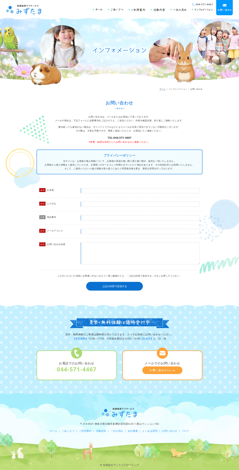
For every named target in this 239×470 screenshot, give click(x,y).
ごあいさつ (68, 430)
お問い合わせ (169, 430)
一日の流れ (117, 430)
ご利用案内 (85, 430)
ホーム (162, 89)
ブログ (185, 430)
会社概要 (133, 430)
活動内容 (101, 430)
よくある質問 (150, 430)
